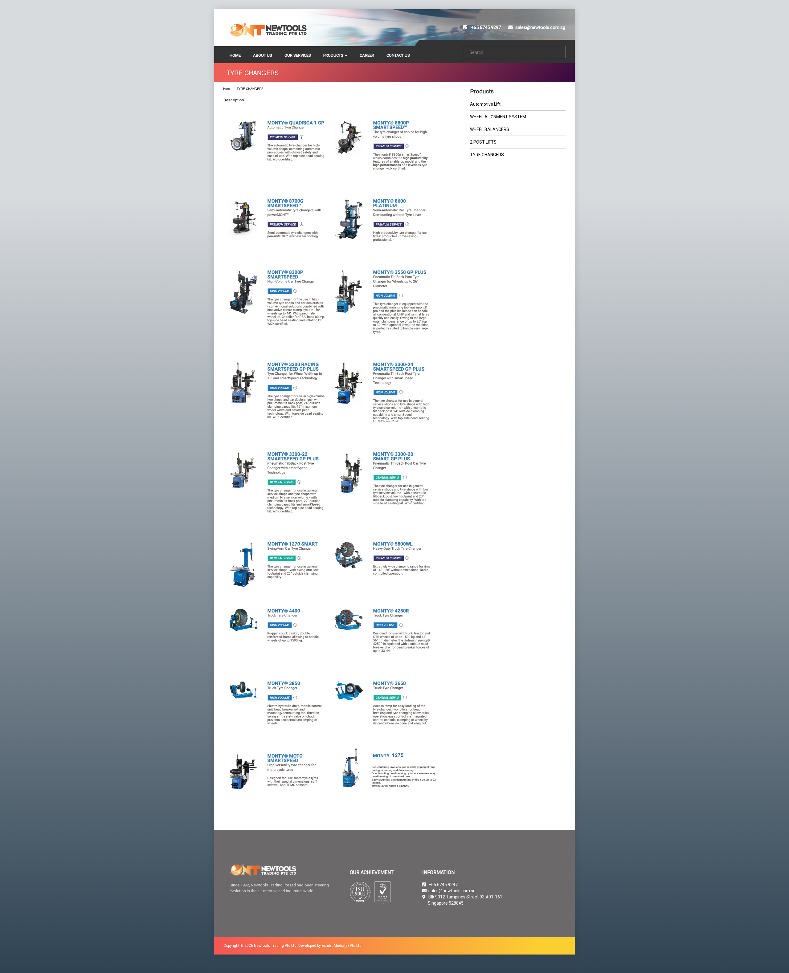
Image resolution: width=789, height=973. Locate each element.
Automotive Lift (485, 104)
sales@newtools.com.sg (540, 27)
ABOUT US (262, 55)
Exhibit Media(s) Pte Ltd (342, 945)
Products (333, 55)
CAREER (367, 55)
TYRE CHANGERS (250, 89)
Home (227, 89)
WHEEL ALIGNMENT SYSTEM (498, 116)
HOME (235, 55)
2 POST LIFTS (483, 142)
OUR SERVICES (297, 55)
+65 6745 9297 (485, 27)
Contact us (398, 55)
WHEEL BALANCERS (489, 129)
